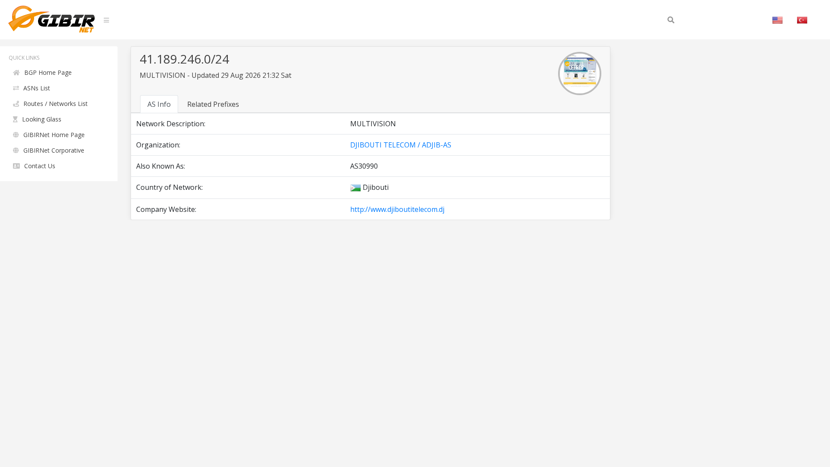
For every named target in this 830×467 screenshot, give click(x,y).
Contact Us (39, 166)
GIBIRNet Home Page (54, 135)
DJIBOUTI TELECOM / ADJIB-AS (400, 145)
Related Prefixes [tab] (213, 104)
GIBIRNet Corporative (53, 150)
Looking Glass (41, 119)
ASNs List (36, 88)
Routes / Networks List (55, 103)
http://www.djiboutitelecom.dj (397, 209)
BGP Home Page (48, 72)
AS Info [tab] (159, 104)
